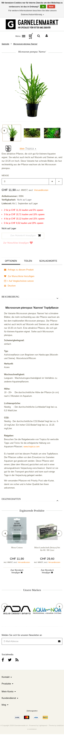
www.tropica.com (31, 446)
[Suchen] (38, 36)
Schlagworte (48, 261)
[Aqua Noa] (47, 610)
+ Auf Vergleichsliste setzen (20, 281)
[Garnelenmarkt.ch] (32, 24)
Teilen (28, 261)
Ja (43, 7)
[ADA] (16, 610)
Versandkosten (41, 190)
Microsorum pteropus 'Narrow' (25, 44)
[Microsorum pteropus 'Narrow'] (11, 133)
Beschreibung (10, 297)
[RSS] (17, 660)
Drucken (11, 285)
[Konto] (46, 36)
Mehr (27, 148)
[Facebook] (3, 660)
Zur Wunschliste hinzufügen (16, 243)
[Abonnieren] (59, 640)
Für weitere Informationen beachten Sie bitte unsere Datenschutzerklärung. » (32, 12)
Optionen (11, 261)
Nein (51, 7)
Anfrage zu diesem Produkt (20, 269)
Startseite (5, 44)
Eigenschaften (11, 499)
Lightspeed (43, 725)
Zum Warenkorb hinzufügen (17, 571)
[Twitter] (9, 660)
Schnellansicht (16, 537)
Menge (5, 175)
